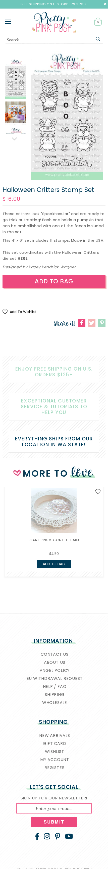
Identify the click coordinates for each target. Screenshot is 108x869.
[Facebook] (37, 836)
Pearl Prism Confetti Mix (54, 539)
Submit (54, 822)
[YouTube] (69, 836)
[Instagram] (47, 836)
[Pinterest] (57, 836)
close (105, 4)
